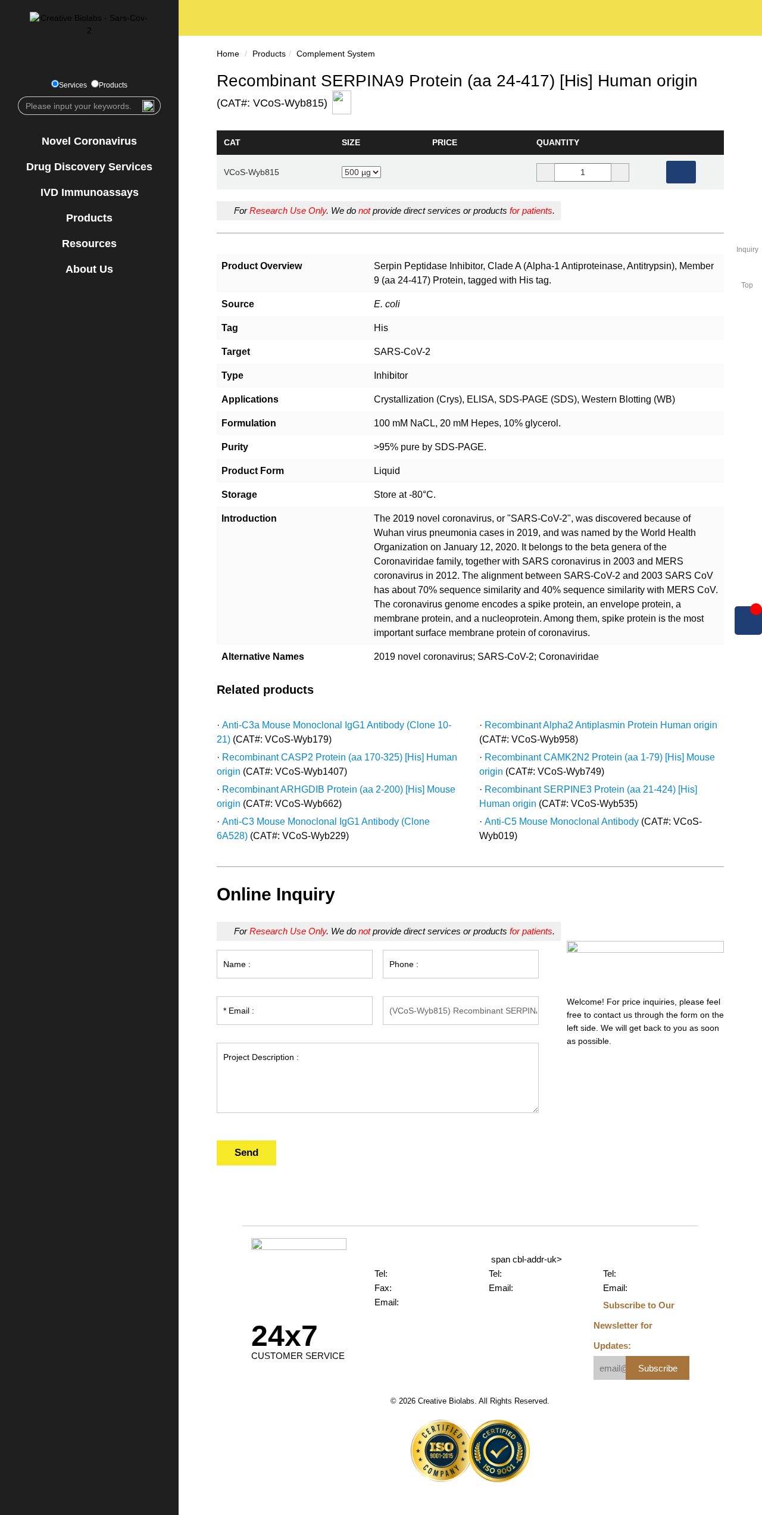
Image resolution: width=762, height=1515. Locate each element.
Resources (89, 244)
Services (73, 85)
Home (228, 53)
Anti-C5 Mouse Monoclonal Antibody (562, 821)
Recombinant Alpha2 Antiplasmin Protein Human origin (601, 725)
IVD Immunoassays (89, 192)
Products (113, 85)
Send (246, 1152)
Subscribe (657, 1368)
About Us (89, 269)
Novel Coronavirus (89, 141)
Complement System (335, 53)
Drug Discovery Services (89, 167)
